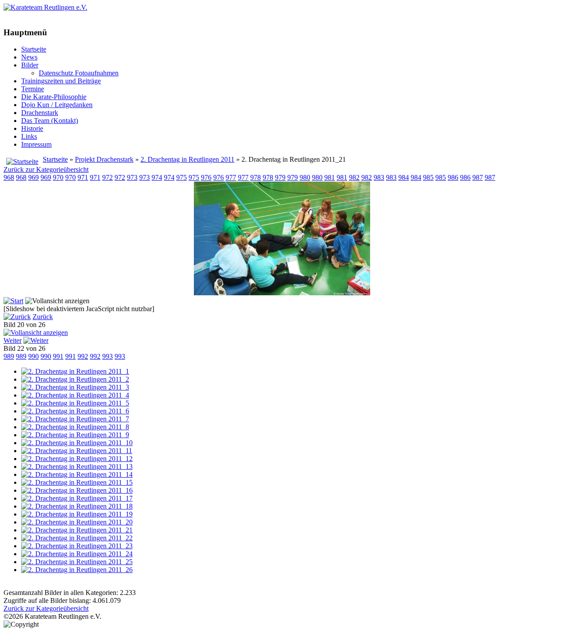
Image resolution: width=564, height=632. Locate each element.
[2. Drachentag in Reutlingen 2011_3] (75, 387)
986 (453, 177)
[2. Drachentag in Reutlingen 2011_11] (76, 450)
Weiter (13, 340)
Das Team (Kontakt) (49, 120)
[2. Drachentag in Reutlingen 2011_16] (77, 490)
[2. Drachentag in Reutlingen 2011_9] (75, 435)
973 (132, 177)
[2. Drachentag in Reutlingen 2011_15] (77, 482)
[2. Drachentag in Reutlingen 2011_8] (75, 427)
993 (107, 356)
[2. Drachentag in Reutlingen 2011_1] (75, 371)
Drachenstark (39, 112)
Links (29, 136)
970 (58, 177)
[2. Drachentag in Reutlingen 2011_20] (77, 522)
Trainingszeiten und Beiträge (61, 81)
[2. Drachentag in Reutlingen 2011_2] (75, 379)
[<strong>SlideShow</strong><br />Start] (13, 301)
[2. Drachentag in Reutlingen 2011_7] (75, 419)
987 (477, 177)
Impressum (36, 144)
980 (305, 177)
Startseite (33, 49)
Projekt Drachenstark (104, 159)
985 (428, 177)
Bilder (29, 65)
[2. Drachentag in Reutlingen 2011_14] (77, 474)
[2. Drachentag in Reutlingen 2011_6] (75, 411)
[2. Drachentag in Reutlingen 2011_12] (77, 458)
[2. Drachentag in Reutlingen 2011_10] (77, 442)
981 (329, 177)
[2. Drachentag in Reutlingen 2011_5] (75, 403)
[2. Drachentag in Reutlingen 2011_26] (77, 569)
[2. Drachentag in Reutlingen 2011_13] (77, 466)
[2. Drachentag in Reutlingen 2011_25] (77, 561)
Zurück (43, 316)
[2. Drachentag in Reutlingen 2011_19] (77, 514)
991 (58, 356)
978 (255, 177)
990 (33, 356)
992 (83, 356)
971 (83, 177)
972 (107, 177)
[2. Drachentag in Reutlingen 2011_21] (282, 293)
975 (181, 177)
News (29, 57)
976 (206, 177)
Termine (32, 89)
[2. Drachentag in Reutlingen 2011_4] (75, 395)
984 (403, 177)
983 (379, 177)
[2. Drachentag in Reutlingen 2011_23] (77, 546)
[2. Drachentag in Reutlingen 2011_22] (77, 538)
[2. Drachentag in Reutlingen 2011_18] (77, 506)
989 (9, 356)
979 (280, 177)
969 (33, 177)
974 (157, 177)
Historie (32, 128)
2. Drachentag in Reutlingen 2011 (187, 159)
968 (9, 177)
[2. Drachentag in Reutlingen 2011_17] (77, 498)
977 (231, 177)
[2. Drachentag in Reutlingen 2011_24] (77, 554)
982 (354, 177)
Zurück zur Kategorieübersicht (46, 169)
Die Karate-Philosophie (53, 96)
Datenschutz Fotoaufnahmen (79, 73)
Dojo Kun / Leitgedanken (57, 104)
